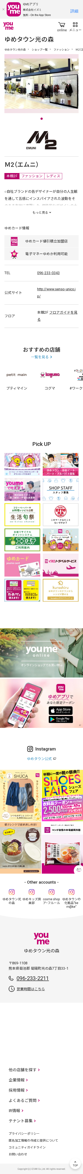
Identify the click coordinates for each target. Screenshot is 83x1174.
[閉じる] (3, 9)
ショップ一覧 (40, 49)
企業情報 (17, 1080)
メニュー (75, 26)
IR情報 (14, 1110)
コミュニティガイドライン (27, 1147)
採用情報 (17, 1090)
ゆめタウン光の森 (15, 49)
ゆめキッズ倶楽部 (31, 901)
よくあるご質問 (23, 1100)
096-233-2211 (33, 978)
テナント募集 (21, 1121)
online (62, 26)
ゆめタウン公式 (39, 759)
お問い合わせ (18, 1154)
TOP (75, 1163)
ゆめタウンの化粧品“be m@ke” (71, 902)
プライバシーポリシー (24, 1133)
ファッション (61, 49)
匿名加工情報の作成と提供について (33, 1140)
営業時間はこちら (31, 989)
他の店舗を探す (23, 1070)
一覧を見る (40, 357)
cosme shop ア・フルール (51, 901)
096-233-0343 (48, 273)
